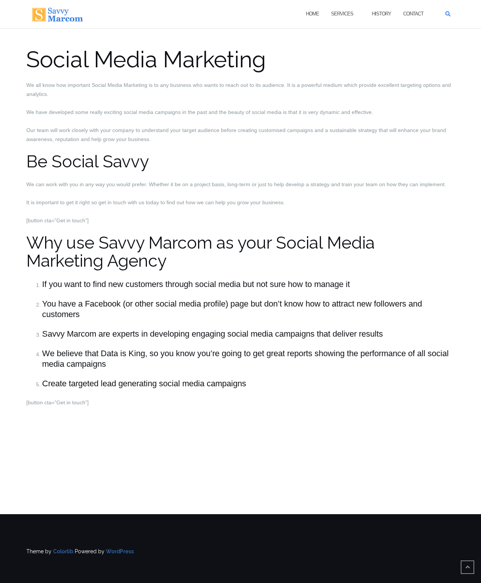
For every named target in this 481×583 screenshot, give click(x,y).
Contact (413, 14)
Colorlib (63, 551)
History (381, 14)
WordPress (120, 551)
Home (312, 14)
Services (342, 14)
